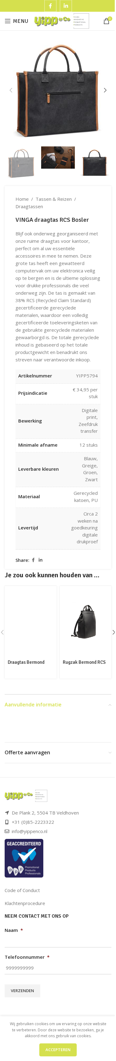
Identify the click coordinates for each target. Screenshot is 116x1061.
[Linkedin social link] (40, 560)
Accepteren (58, 1049)
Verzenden (22, 990)
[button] (11, 90)
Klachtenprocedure (25, 903)
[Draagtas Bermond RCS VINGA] (30, 622)
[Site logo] (61, 20)
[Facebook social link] (33, 560)
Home (22, 199)
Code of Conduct (22, 890)
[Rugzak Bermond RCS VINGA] (85, 621)
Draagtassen (29, 206)
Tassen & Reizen (54, 199)
